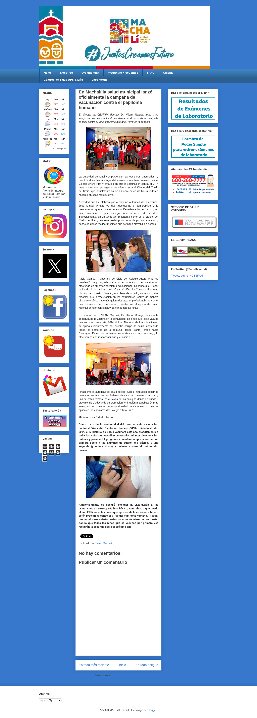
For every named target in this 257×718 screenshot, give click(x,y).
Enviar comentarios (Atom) (127, 675)
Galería (168, 72)
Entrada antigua (147, 665)
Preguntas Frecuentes (123, 72)
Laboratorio (100, 79)
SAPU (150, 72)
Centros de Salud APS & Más (63, 79)
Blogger (152, 710)
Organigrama (90, 72)
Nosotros (66, 72)
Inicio (122, 665)
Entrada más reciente (94, 665)
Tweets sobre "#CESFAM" (187, 275)
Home (48, 72)
